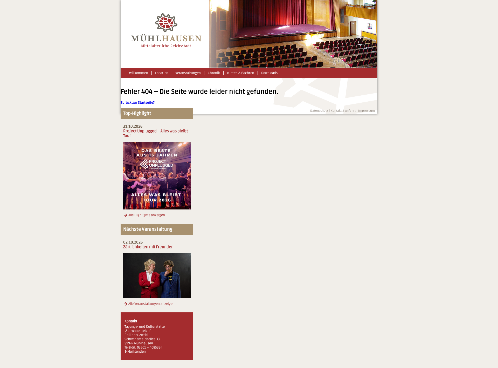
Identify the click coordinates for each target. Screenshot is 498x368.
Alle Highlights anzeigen (146, 215)
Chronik (214, 73)
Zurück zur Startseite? (138, 103)
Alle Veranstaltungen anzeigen (151, 304)
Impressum (366, 111)
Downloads (269, 73)
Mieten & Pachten (240, 73)
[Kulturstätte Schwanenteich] (166, 46)
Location (161, 73)
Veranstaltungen (188, 73)
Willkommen (138, 73)
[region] (293, 34)
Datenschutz (319, 111)
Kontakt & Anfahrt (343, 111)
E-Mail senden (135, 352)
